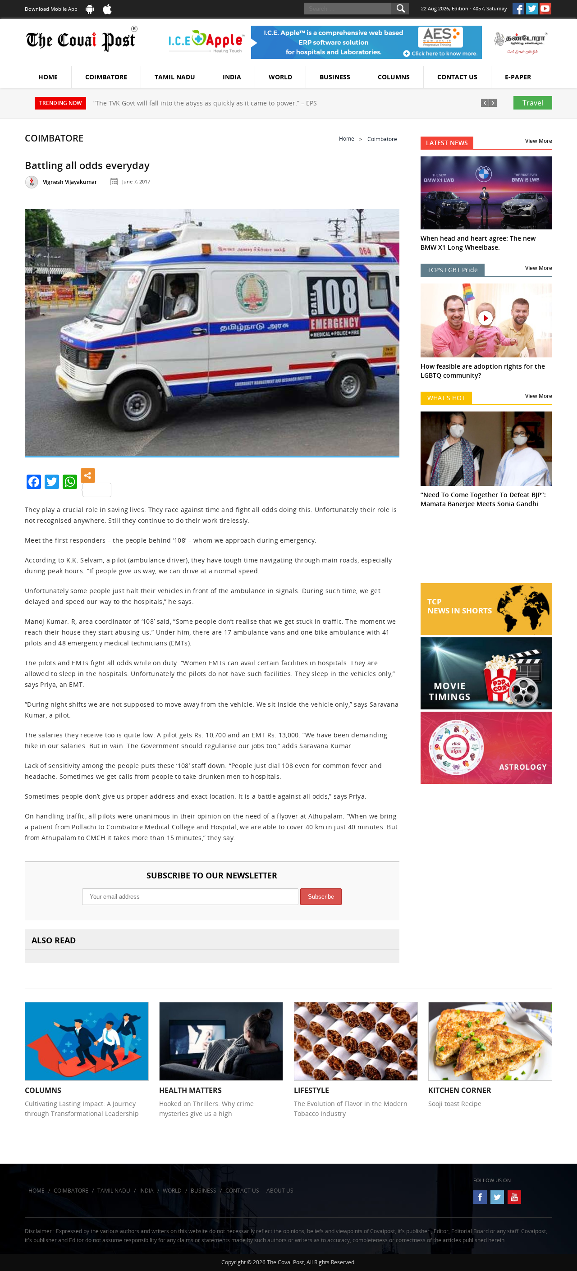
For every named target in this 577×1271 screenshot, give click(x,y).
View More (538, 141)
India (232, 77)
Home (48, 77)
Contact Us (457, 77)
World (280, 77)
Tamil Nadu (175, 77)
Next (381, 329)
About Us (279, 1190)
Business (335, 77)
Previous (42, 329)
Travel (532, 103)
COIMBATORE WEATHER (487, 549)
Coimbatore (106, 77)
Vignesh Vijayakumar (70, 182)
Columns (394, 77)
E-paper (518, 77)
